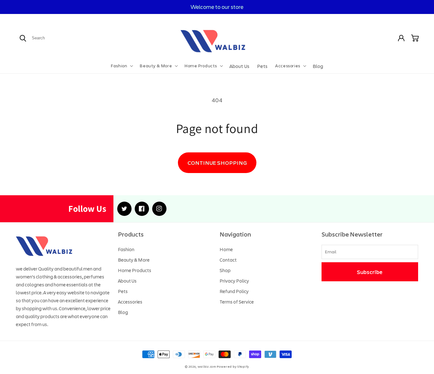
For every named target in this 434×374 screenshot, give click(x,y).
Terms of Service (237, 301)
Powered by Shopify (233, 366)
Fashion (126, 249)
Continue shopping (217, 162)
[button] (121, 65)
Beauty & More (134, 260)
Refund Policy (234, 291)
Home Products (134, 270)
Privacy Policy (234, 280)
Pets (123, 291)
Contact (228, 260)
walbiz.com (207, 366)
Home (226, 249)
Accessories (130, 301)
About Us (127, 280)
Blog (123, 312)
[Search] (23, 38)
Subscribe (370, 272)
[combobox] (53, 38)
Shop (225, 270)
